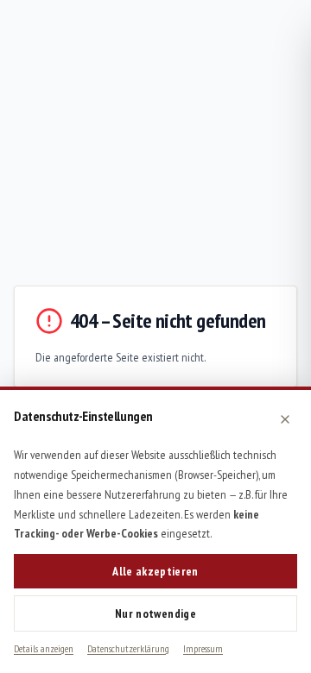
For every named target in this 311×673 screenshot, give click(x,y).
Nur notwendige (155, 613)
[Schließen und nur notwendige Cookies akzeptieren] (285, 419)
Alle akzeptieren (155, 571)
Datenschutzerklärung (128, 648)
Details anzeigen (43, 648)
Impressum (203, 648)
